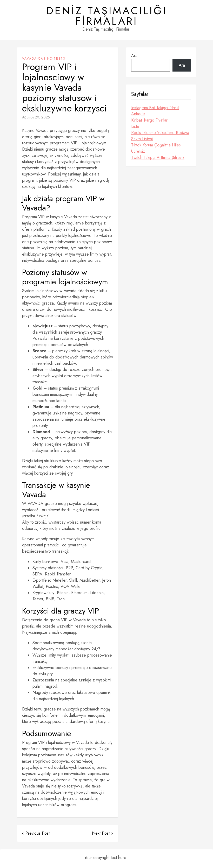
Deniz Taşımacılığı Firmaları (106, 15)
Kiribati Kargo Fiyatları (150, 120)
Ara (134, 56)
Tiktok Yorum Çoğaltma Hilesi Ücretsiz (156, 148)
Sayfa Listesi (142, 139)
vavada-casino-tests (43, 58)
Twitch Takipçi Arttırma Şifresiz (157, 157)
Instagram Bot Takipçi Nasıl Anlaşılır (155, 111)
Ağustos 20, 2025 (36, 117)
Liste (135, 126)
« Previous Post (36, 833)
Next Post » (102, 833)
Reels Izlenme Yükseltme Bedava (160, 133)
